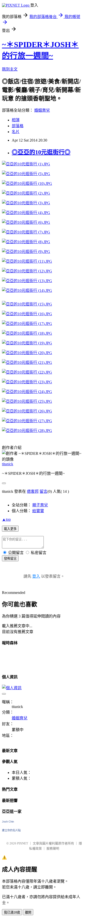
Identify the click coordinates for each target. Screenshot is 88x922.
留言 (43, 491)
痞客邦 (33, 491)
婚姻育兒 (42, 110)
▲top (6, 519)
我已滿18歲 (12, 912)
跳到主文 (10, 69)
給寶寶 (38, 511)
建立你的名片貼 (11, 830)
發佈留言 (10, 558)
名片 (16, 132)
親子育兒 (40, 505)
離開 (28, 912)
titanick (7, 464)
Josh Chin (8, 821)
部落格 (17, 126)
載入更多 (10, 529)
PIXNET (22, 843)
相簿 (16, 120)
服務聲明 (52, 848)
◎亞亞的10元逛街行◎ (41, 152)
